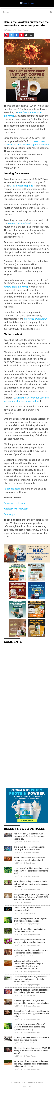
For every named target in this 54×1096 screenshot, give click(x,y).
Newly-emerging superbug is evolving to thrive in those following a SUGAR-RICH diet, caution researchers (32, 897)
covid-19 (8, 523)
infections (9, 526)
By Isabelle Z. (28, 956)
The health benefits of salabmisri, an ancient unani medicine (30, 930)
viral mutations (23, 533)
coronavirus (42, 520)
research (30, 530)
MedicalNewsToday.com (16, 508)
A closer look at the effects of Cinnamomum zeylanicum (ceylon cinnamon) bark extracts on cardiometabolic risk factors (28, 965)
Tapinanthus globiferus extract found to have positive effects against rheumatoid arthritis (31, 1013)
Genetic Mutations (22, 523)
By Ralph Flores (29, 863)
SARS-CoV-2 (42, 530)
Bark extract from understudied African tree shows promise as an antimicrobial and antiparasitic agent (31, 1064)
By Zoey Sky (28, 903)
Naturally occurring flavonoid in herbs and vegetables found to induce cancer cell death (31, 884)
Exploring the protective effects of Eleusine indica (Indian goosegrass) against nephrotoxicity (29, 1027)
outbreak (8, 530)
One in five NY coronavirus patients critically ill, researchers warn (29, 848)
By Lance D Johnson (30, 1043)
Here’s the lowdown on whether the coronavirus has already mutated (29, 859)
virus (6, 536)
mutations (40, 526)
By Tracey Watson (30, 1056)
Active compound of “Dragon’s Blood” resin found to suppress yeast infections (31, 1001)
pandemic (19, 530)
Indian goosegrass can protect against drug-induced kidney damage (30, 919)
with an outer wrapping (21, 185)
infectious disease (24, 526)
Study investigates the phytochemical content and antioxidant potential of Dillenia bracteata (30, 979)
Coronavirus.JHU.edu (14, 503)
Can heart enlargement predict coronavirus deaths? (27, 909)
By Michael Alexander (31, 842)
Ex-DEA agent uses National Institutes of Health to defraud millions (31, 1038)
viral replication (40, 533)
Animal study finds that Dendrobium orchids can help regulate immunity (29, 941)
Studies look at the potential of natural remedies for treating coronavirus (31, 951)
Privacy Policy (27, 1086)
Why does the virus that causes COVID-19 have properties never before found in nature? (32, 1050)
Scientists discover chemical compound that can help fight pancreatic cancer (31, 991)
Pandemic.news (12, 488)
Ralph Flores (23, 30)
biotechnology (27, 520)
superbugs (9, 533)
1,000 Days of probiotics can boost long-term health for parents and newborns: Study (32, 871)
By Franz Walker (29, 995)
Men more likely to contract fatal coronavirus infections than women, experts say (29, 836)
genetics (37, 523)
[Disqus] (27, 680)
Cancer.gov (9, 514)
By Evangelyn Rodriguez (32, 889)
